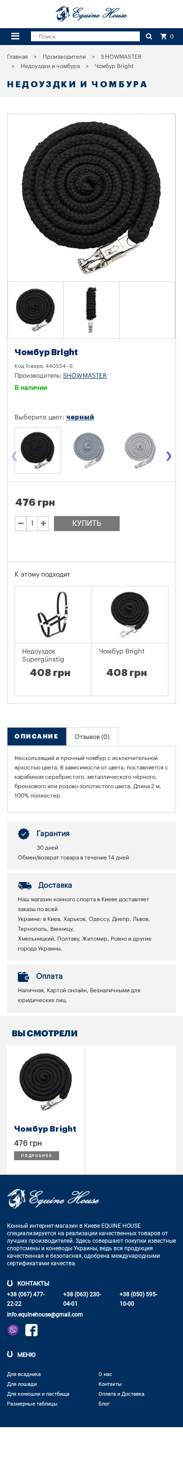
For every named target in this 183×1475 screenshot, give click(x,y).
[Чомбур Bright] (35, 310)
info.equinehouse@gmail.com (45, 1314)
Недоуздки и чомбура (50, 66)
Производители (64, 57)
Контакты (110, 1384)
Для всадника (24, 1374)
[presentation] (14, 457)
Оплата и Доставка (122, 1394)
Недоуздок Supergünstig (43, 655)
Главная (17, 57)
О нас (105, 1374)
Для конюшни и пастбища (38, 1394)
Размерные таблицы (32, 1404)
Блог (104, 1404)
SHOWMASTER (121, 57)
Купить (86, 523)
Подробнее (36, 1156)
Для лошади (22, 1384)
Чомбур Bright (122, 651)
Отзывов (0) (92, 737)
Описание (36, 736)
